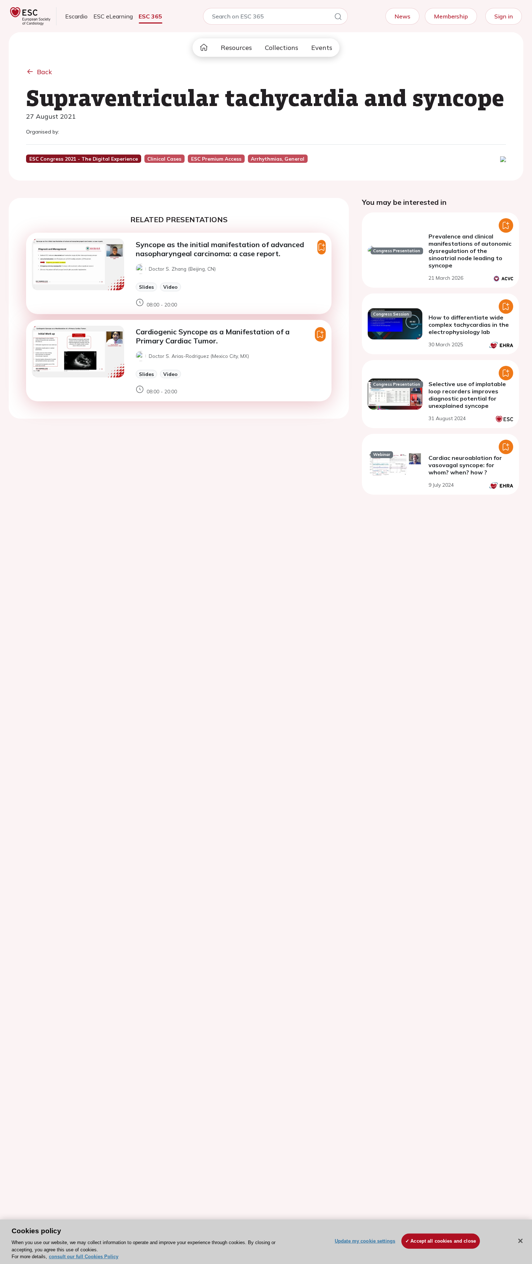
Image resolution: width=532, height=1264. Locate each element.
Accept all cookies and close (443, 1241)
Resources (236, 47)
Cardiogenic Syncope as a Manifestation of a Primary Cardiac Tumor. (213, 336)
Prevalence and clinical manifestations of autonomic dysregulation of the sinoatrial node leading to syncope (469, 251)
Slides (146, 287)
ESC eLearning (113, 16)
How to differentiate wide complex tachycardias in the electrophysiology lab (468, 324)
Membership (451, 16)
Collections (281, 47)
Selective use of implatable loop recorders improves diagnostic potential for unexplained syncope (467, 394)
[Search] (338, 17)
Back (44, 72)
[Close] (520, 1241)
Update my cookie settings (365, 1241)
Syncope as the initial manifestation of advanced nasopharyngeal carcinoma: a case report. (220, 249)
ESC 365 (150, 16)
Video (170, 287)
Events (321, 47)
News (402, 16)
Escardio (76, 16)
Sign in (503, 16)
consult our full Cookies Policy (83, 1256)
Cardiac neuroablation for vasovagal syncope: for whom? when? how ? (465, 465)
